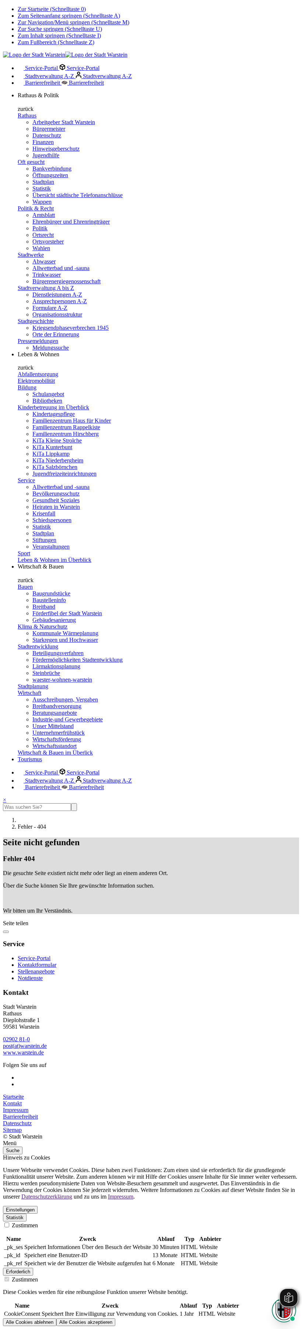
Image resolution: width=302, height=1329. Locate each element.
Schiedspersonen (51, 520)
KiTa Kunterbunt (52, 447)
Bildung (27, 387)
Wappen (42, 202)
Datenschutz (46, 135)
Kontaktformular (37, 965)
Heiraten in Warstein (56, 507)
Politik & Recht (36, 208)
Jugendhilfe (45, 155)
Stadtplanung (33, 686)
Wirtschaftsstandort (54, 746)
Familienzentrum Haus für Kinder (71, 420)
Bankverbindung (51, 168)
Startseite (13, 1097)
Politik (40, 228)
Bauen (25, 587)
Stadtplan (43, 182)
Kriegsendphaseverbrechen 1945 (70, 328)
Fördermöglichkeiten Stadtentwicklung (77, 660)
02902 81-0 (16, 1039)
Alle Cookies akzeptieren (85, 1322)
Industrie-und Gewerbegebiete (67, 719)
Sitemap (12, 1130)
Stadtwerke (31, 255)
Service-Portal (41, 68)
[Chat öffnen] (284, 1310)
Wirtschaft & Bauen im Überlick (55, 752)
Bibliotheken (47, 401)
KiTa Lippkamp (51, 454)
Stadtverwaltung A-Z (50, 76)
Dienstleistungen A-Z (57, 294)
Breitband (43, 607)
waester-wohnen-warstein (62, 679)
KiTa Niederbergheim (57, 460)
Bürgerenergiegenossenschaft (66, 281)
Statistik (41, 188)
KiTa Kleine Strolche (57, 440)
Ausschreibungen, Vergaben (65, 699)
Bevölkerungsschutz (56, 493)
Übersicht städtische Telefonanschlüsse (77, 195)
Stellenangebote (36, 971)
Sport (24, 553)
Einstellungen (20, 1210)
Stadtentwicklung (38, 646)
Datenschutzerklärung (46, 1196)
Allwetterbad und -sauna (60, 268)
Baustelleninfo (49, 600)
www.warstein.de (23, 1052)
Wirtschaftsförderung (56, 739)
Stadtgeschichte (36, 321)
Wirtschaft (29, 693)
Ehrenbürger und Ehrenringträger (71, 221)
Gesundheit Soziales (56, 500)
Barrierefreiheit (43, 83)
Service (26, 480)
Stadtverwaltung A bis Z (46, 288)
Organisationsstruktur (57, 314)
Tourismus (30, 759)
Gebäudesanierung (54, 620)
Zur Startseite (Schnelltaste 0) (52, 9)
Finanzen (43, 142)
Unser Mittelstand (53, 726)
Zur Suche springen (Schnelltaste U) (60, 29)
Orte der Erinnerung (55, 334)
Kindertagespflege (53, 414)
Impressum (15, 1110)
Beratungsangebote (54, 713)
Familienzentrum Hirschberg (65, 434)
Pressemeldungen (38, 341)
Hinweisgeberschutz (56, 149)
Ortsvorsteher (48, 241)
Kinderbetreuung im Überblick (53, 407)
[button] (151, 1143)
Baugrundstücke (51, 593)
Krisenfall (43, 513)
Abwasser (44, 261)
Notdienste (30, 978)
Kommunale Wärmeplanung (65, 633)
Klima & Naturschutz (42, 626)
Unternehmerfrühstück (58, 733)
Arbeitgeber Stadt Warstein (63, 122)
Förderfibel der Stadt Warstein (67, 613)
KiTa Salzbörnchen (54, 467)
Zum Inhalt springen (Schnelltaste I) (59, 35)
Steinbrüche (46, 673)
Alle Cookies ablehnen (29, 1322)
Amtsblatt (43, 215)
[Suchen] (74, 807)
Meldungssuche (50, 348)
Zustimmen (24, 1225)
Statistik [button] (15, 1217)
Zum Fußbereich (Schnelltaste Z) (56, 42)
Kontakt (12, 1103)
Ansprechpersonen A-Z (59, 301)
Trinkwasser (46, 275)
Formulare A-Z (49, 308)
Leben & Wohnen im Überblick (54, 560)
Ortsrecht (43, 235)
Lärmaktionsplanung (56, 666)
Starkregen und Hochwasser (65, 640)
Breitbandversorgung (56, 706)
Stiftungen (44, 540)
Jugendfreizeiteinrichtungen (64, 474)
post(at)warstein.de (25, 1046)
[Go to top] (6, 932)
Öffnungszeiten (50, 175)
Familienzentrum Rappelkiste (66, 427)
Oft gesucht (31, 162)
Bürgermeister (48, 129)
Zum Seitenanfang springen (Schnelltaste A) (69, 16)
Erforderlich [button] (18, 1271)
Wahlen (41, 248)
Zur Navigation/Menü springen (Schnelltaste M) (73, 22)
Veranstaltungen (51, 546)
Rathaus (27, 115)
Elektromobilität (36, 381)
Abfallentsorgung (38, 374)
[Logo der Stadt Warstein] (65, 55)
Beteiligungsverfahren (58, 653)
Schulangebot (48, 394)
